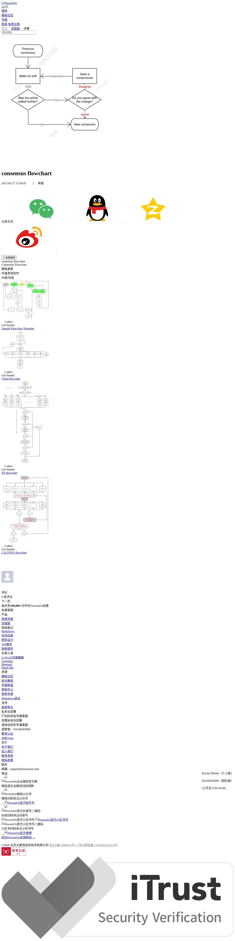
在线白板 (7, 635)
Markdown (7, 631)
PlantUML (7, 667)
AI (3, 6)
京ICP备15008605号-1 (63, 845)
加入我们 (7, 751)
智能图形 (7, 648)
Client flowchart (10, 378)
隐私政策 (7, 760)
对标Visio (7, 738)
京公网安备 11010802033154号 (98, 845)
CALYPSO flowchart (14, 552)
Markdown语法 (10, 698)
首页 (4, 28)
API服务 (6, 644)
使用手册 (7, 694)
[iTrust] (117, 937)
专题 (4, 19)
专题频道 (7, 685)
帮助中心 (7, 689)
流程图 (15, 28)
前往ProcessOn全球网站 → (18, 837)
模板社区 (7, 15)
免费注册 (14, 24)
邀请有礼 (7, 707)
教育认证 (7, 733)
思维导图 (7, 619)
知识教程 (7, 680)
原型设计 (7, 639)
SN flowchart (9, 472)
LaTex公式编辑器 (12, 657)
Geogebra (7, 661)
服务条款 (7, 755)
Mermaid (6, 664)
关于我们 (7, 746)
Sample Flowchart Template (17, 328)
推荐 (4, 11)
